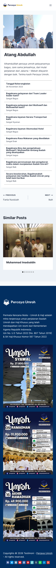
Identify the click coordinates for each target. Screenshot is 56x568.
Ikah (49, 197)
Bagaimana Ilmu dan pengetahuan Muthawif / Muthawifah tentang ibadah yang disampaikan (25, 150)
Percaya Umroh (44, 553)
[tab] (22, 272)
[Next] (49, 247)
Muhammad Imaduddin (20, 262)
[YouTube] (19, 562)
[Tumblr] (36, 562)
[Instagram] (15, 562)
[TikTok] (32, 562)
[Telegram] (44, 562)
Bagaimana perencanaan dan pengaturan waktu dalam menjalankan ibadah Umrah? (27, 163)
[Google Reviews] (48, 562)
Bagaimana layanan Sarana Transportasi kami (26, 118)
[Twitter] (11, 562)
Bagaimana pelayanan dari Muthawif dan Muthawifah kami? (26, 106)
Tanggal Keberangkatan (18, 84)
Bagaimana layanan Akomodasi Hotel (25, 129)
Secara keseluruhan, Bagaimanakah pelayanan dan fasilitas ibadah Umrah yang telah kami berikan (27, 176)
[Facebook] (7, 562)
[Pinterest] (28, 562)
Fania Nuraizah (11, 197)
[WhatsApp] (40, 562)
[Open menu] (50, 5)
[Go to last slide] (7, 247)
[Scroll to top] (49, 544)
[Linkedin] (24, 562)
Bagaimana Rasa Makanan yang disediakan (27, 138)
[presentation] (28, 240)
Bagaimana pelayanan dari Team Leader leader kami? (26, 94)
